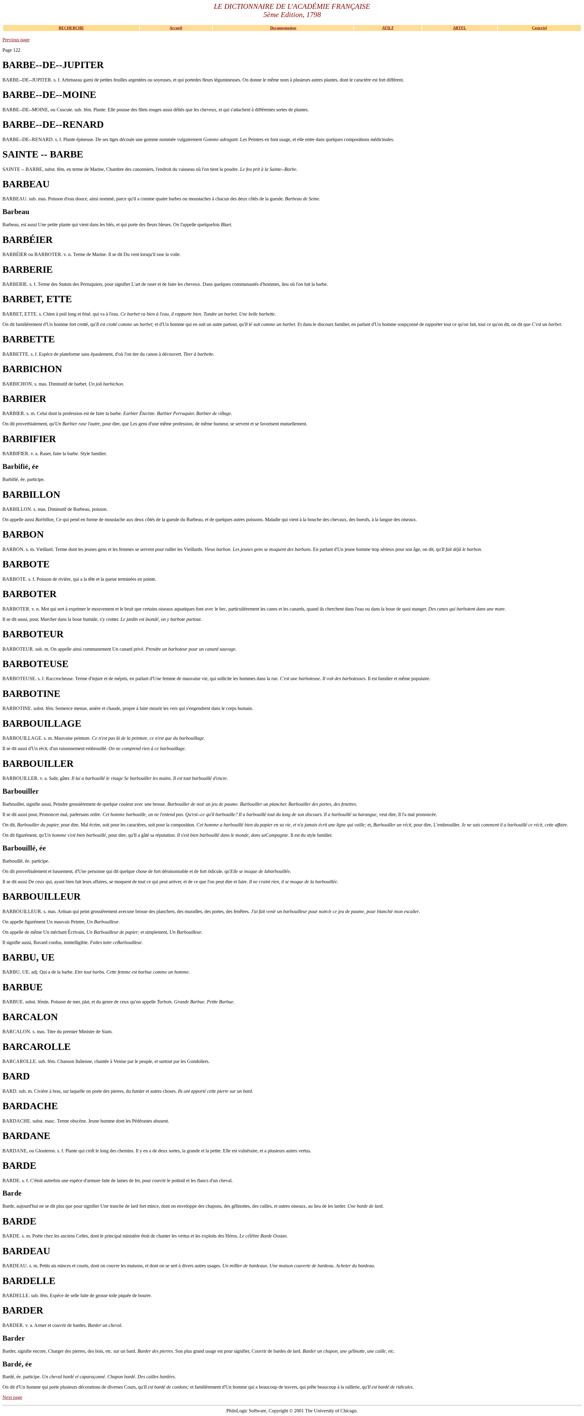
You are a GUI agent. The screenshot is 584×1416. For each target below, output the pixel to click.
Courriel (539, 28)
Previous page (16, 39)
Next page (12, 1397)
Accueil (175, 28)
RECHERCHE (71, 28)
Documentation (283, 28)
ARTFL (459, 28)
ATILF (388, 28)
